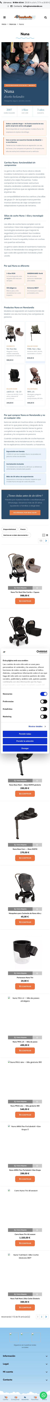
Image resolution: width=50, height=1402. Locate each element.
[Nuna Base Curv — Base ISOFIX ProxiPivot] (25, 823)
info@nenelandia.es (32, 6)
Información (9, 1356)
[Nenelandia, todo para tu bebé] (25, 17)
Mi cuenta (8, 1371)
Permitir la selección (25, 741)
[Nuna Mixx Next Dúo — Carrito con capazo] (25, 630)
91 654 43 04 (18, 2)
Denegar (25, 748)
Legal (6, 1364)
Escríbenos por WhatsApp (25, 513)
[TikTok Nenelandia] (25, 1337)
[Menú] (4, 17)
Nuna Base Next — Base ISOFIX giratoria (25, 785)
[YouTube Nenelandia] (14, 1337)
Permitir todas (25, 734)
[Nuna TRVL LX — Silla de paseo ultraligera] (25, 1016)
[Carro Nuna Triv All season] (25, 1208)
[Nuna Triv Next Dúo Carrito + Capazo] (25, 566)
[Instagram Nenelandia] (36, 1337)
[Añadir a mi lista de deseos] (37, 588)
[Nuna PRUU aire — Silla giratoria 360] (25, 1080)
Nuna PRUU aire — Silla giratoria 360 (24, 1106)
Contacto (7, 1379)
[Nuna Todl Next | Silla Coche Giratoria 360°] (25, 1272)
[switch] (43, 701)
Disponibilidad (9, 529)
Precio (23, 529)
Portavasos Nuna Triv (25, 977)
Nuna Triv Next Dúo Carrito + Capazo (25, 592)
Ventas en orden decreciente (15, 535)
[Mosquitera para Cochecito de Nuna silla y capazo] (25, 887)
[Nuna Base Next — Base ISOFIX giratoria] (25, 759)
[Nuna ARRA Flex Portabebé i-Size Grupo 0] (25, 1144)
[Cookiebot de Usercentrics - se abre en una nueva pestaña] (36, 651)
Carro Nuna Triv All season (25, 1234)
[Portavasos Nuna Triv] (25, 951)
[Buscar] (45, 17)
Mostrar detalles (36, 726)
